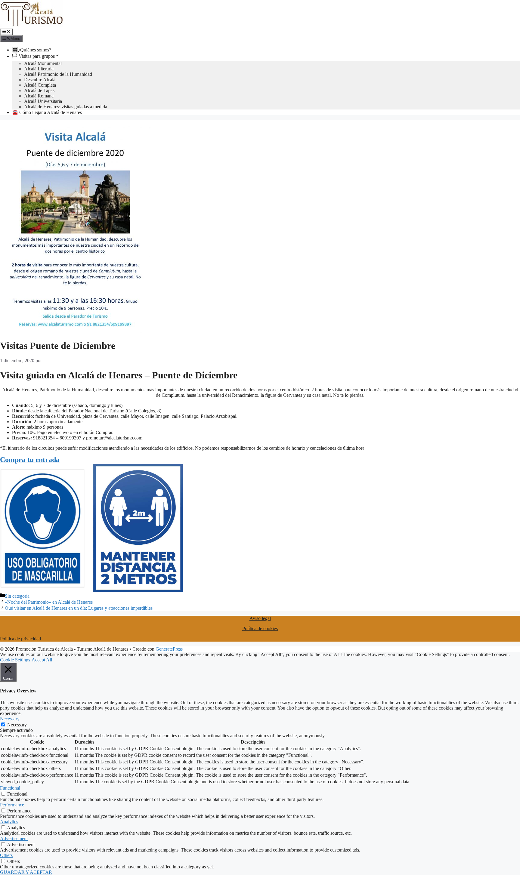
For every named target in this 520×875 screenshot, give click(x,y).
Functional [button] (10, 787)
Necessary (17, 724)
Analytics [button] (9, 821)
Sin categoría (17, 596)
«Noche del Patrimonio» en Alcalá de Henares (49, 602)
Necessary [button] (10, 718)
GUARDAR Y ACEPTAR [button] (26, 872)
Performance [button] (12, 804)
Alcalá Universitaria (43, 101)
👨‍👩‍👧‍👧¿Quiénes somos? (31, 49)
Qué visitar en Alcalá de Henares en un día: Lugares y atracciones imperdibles (79, 608)
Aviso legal (260, 618)
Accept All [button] (42, 659)
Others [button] (6, 855)
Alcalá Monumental (43, 63)
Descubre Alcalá (39, 79)
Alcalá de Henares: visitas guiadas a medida (65, 106)
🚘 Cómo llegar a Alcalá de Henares (47, 112)
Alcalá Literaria (39, 68)
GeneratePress (169, 649)
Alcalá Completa (40, 85)
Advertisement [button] (14, 838)
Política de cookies (260, 628)
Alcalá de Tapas (39, 90)
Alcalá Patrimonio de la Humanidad (58, 74)
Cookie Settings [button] (15, 659)
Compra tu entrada (30, 460)
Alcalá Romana (39, 95)
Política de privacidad (20, 638)
